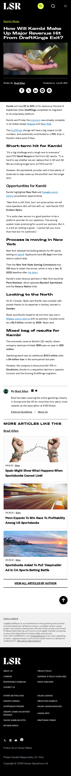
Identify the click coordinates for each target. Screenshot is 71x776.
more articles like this (32, 424)
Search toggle (53, 6)
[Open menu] (65, 6)
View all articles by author (35, 583)
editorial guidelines (21, 411)
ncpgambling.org (38, 636)
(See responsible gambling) (29, 641)
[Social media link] (21, 90)
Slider (17, 465)
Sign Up (41, 6)
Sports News (11, 21)
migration (35, 120)
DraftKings (16, 130)
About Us (43, 411)
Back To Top (63, 600)
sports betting (18, 318)
